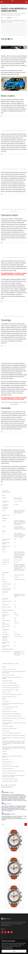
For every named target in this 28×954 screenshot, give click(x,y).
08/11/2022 (15, 17)
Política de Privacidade (8, 947)
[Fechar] (26, 940)
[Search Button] (26, 2)
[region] (14, 946)
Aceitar (14, 951)
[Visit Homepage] (13, 2)
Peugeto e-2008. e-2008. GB (7, 787)
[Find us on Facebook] (2, 932)
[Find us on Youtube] (8, 932)
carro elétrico (6, 785)
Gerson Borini (9, 17)
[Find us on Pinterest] (11, 932)
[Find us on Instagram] (5, 932)
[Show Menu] (1, 2)
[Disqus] (14, 806)
